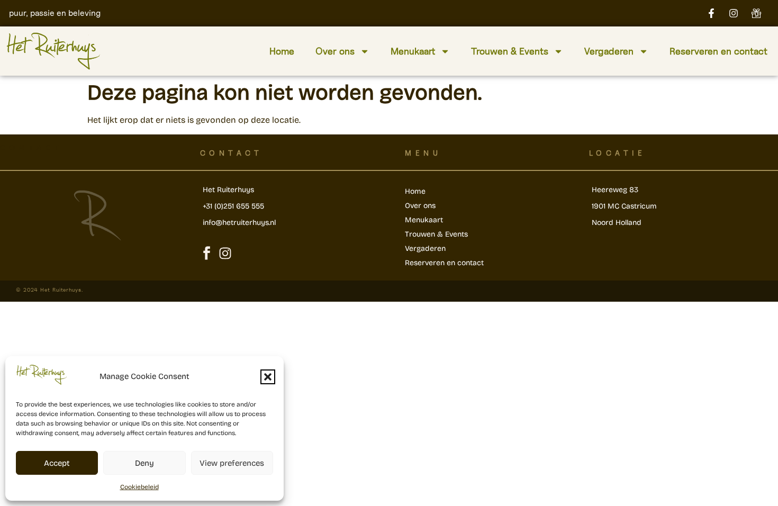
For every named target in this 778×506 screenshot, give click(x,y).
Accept (57, 463)
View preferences (232, 463)
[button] (268, 377)
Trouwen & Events (509, 51)
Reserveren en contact (718, 51)
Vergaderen (609, 51)
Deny (144, 463)
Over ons (335, 51)
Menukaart (413, 51)
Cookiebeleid (139, 487)
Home (281, 51)
